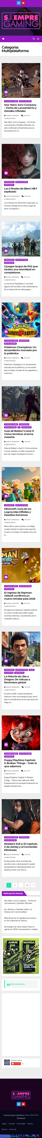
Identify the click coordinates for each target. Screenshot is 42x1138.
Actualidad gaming (11, 101)
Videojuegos (9, 185)
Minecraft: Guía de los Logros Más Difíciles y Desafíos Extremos (17, 512)
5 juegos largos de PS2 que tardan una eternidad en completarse (21, 269)
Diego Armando (13, 196)
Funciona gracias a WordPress (14, 1115)
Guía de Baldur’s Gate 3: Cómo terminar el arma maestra (19, 434)
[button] (34, 39)
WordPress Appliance (12, 1136)
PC (19, 427)
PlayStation (9, 672)
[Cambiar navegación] (38, 39)
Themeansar (21, 1118)
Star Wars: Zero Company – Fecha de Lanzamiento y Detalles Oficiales (20, 108)
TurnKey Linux (32, 1136)
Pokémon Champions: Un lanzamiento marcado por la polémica (20, 350)
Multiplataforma (25, 101)
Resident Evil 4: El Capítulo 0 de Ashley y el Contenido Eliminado (20, 847)
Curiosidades (9, 182)
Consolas (12, 1124)
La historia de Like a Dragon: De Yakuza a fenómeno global (17, 679)
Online (31, 669)
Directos (4, 1129)
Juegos (4, 1124)
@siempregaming (17, 984)
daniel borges (12, 115)
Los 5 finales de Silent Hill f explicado (20, 190)
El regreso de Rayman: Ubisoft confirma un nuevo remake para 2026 (19, 595)
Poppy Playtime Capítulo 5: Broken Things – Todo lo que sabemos (20, 763)
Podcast (30, 1124)
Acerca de (12, 1129)
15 (27, 885)
